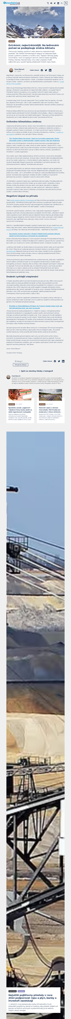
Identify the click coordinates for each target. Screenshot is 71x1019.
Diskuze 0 (19, 361)
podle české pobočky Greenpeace (22, 200)
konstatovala (10, 251)
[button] (48, 3)
